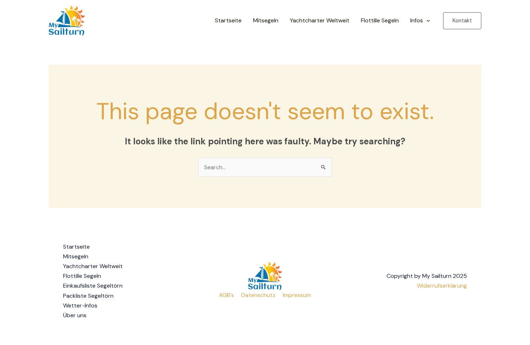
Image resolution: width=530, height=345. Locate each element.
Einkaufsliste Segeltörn (93, 285)
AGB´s (226, 295)
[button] (462, 20)
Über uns (75, 315)
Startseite (228, 20)
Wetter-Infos (80, 305)
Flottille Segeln (380, 20)
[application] (426, 20)
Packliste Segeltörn (88, 296)
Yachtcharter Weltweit (319, 20)
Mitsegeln (265, 20)
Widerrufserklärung (442, 285)
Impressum (297, 295)
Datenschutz (258, 295)
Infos (416, 20)
